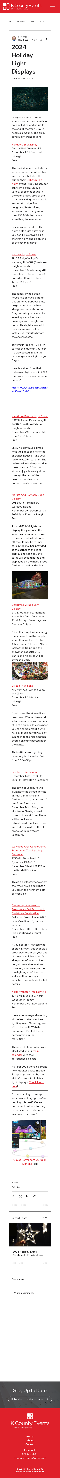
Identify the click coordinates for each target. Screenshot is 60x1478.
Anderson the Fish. (35, 1471)
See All (45, 1217)
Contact (30, 1444)
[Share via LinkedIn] (27, 1196)
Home (29, 1436)
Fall (32, 21)
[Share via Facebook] (13, 1196)
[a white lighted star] (30, 1234)
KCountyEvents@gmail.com (30, 1458)
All (10, 21)
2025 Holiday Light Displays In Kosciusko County (26, 1253)
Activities (16, 1187)
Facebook (30, 1450)
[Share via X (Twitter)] (20, 1196)
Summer (21, 21)
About (30, 1440)
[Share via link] (34, 1196)
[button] (30, 1399)
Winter (43, 21)
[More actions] (46, 38)
